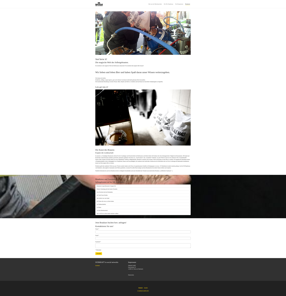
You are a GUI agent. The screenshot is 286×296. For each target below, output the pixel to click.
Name (97, 229)
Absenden (98, 253)
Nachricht (98, 241)
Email (97, 235)
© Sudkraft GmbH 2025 (143, 290)
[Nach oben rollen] (283, 293)
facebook (97, 265)
